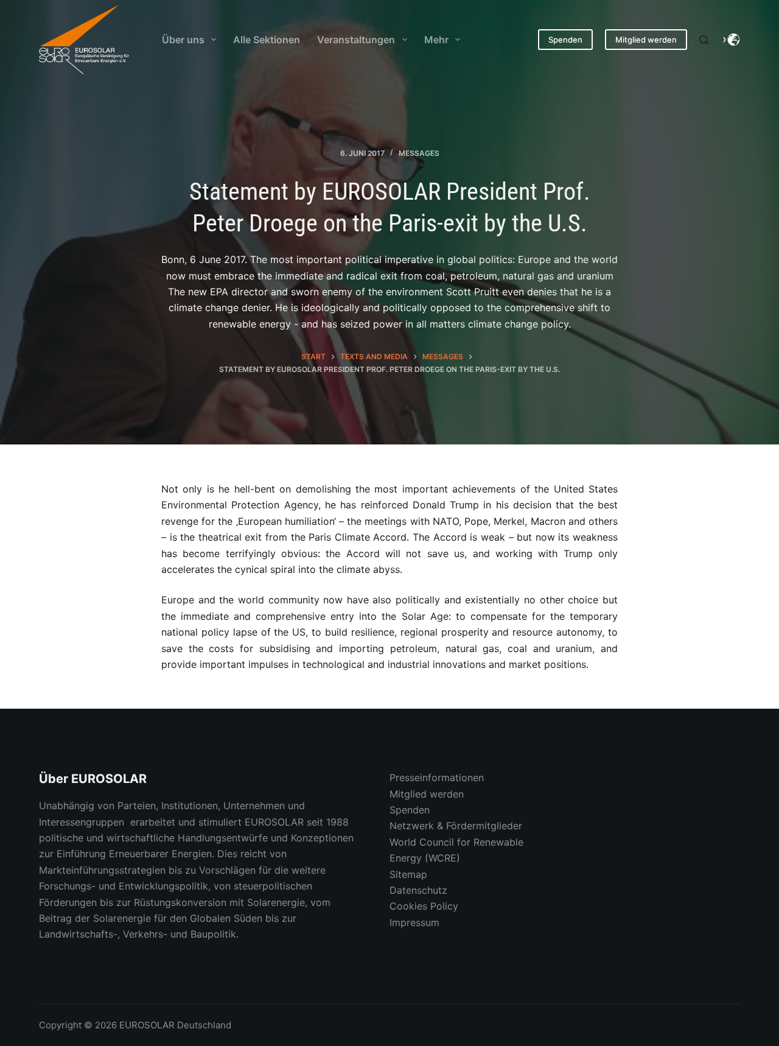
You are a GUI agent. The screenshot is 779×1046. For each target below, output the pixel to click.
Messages (419, 153)
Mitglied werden (646, 39)
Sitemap (408, 874)
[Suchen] (703, 39)
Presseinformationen (437, 777)
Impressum (414, 922)
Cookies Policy (424, 906)
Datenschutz (418, 890)
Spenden (565, 39)
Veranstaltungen (356, 39)
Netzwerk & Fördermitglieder (456, 826)
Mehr (436, 39)
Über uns (183, 39)
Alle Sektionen (266, 39)
